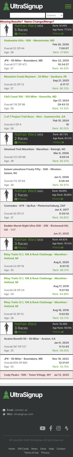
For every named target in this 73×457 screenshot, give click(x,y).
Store (43, 448)
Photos (22, 33)
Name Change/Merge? (39, 21)
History (57, 33)
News (34, 448)
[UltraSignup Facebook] (51, 428)
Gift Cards (23, 448)
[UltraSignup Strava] (66, 428)
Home (12, 448)
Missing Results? (11, 21)
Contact (61, 448)
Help (51, 448)
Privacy (45, 452)
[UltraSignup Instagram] (58, 428)
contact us (21, 409)
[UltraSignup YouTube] (42, 428)
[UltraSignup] (23, 6)
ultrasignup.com (23, 414)
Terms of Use (31, 452)
